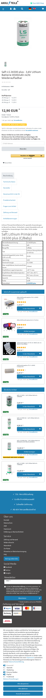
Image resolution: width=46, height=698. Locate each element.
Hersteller (6, 188)
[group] (9, 303)
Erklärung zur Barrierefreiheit (14, 532)
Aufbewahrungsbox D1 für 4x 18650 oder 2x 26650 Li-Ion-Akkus (29, 343)
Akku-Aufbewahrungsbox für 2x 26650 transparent (27, 298)
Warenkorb (7, 545)
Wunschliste (8, 163)
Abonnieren (22, 598)
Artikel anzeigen (29, 331)
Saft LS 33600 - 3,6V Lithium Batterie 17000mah (27, 464)
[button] (27, 156)
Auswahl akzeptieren (23, 694)
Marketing (10, 670)
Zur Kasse (7, 548)
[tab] (23, 176)
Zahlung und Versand (10, 212)
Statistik (9, 668)
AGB (5, 526)
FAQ (5, 554)
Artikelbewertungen (10, 218)
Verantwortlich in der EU (11, 194)
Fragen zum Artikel (9, 206)
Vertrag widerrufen (11, 559)
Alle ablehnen (23, 688)
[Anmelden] (11, 9)
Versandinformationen (32, 130)
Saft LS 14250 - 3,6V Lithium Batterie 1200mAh (27, 396)
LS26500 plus (31, 283)
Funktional (10, 677)
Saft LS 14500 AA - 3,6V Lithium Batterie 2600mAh (28, 418)
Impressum (30, 657)
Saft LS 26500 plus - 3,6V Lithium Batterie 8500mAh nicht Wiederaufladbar (28, 441)
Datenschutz (8, 523)
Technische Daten (9, 182)
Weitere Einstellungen (11, 679)
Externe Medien (12, 672)
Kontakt (6, 520)
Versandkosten (18, 120)
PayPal (9, 674)
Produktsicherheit (9, 200)
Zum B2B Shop (38, 3)
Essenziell (10, 665)
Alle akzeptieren (23, 684)
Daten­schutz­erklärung (16, 662)
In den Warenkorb (29, 308)
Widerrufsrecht (9, 542)
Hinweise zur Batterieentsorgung (15, 551)
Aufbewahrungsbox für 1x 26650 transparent (26, 366)
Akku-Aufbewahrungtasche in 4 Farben (27, 320)
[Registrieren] (14, 9)
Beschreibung (8, 175)
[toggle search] (22, 9)
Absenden (23, 149)
